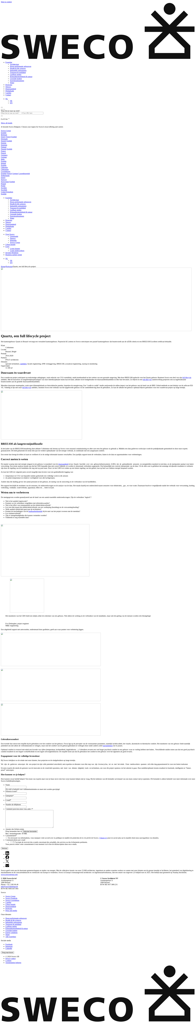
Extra (7, 247)
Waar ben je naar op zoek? (10, 111)
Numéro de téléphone (13, 805)
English (3, 133)
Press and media (11, 911)
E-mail (8, 800)
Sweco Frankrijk (11, 898)
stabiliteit (23, 364)
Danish (3, 141)
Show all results (6, 123)
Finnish (3, 149)
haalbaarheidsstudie (35, 511)
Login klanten (15, 249)
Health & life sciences (18, 68)
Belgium (4, 135)
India (3, 159)
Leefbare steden (15, 75)
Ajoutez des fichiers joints (14, 829)
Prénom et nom (11, 791)
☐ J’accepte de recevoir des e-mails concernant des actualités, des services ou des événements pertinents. (50, 842)
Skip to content (6, 2)
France (3, 151)
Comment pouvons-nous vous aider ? (19, 809)
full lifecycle (186, 377)
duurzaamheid (63, 464)
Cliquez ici (103, 838)
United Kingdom (7, 192)
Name (7, 785)
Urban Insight (10, 244)
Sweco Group (6, 131)
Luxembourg (5, 171)
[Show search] (4, 109)
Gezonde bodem (16, 79)
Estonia (3, 143)
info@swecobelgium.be (9, 886)
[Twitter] (7, 862)
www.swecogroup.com (9, 874)
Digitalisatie (9, 91)
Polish (3, 186)
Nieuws (8, 87)
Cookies (8, 961)
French (8, 137)
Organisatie (14, 236)
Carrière (8, 93)
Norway (4, 180)
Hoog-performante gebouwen (20, 66)
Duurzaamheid (10, 89)
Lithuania (4, 167)
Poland (3, 184)
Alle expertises (10, 937)
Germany (4, 155)
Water (12, 83)
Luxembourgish (24, 174)
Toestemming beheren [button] (13, 963)
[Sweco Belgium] (98, 58)
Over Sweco (9, 234)
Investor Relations (11, 253)
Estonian (4, 145)
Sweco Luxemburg (12, 900)
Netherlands (5, 176)
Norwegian (5, 182)
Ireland (3, 163)
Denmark (4, 139)
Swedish (4, 190)
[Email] (7, 867)
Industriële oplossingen (18, 70)
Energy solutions (11, 933)
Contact (8, 95)
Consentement (11, 836)
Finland (3, 147)
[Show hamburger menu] (2, 107)
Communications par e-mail (15, 840)
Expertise (8, 62)
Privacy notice (10, 959)
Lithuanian (5, 169)
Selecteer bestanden (30, 831)
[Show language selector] (2, 109)
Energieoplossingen (17, 81)
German (4, 157)
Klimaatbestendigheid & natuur (21, 77)
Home (3, 266)
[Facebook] (7, 858)
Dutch (3, 137)
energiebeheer (108, 746)
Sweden (4, 188)
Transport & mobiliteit (18, 72)
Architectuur (14, 64)
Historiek (13, 240)
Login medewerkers (17, 251)
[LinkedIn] (7, 854)
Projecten (8, 85)
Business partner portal (13, 255)
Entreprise (9, 796)
